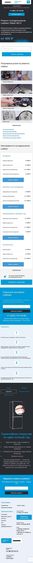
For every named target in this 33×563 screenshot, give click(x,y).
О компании (4, 514)
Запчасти (24, 388)
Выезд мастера (24, 391)
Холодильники (4, 505)
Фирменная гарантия (6, 516)
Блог (2, 522)
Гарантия (9, 391)
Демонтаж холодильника (9, 131)
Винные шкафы (21, 505)
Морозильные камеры (6, 507)
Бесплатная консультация (24, 517)
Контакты (3, 518)
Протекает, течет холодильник (13, 187)
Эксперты (3, 520)
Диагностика (8, 395)
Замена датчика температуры (11, 135)
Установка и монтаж (8, 129)
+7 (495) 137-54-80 (16, 11)
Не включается (8, 245)
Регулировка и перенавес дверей (12, 137)
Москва (18, 6)
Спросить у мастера (16, 282)
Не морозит (7, 156)
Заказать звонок (16, 14)
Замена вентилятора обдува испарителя (14, 133)
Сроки (9, 388)
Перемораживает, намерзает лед (14, 214)
